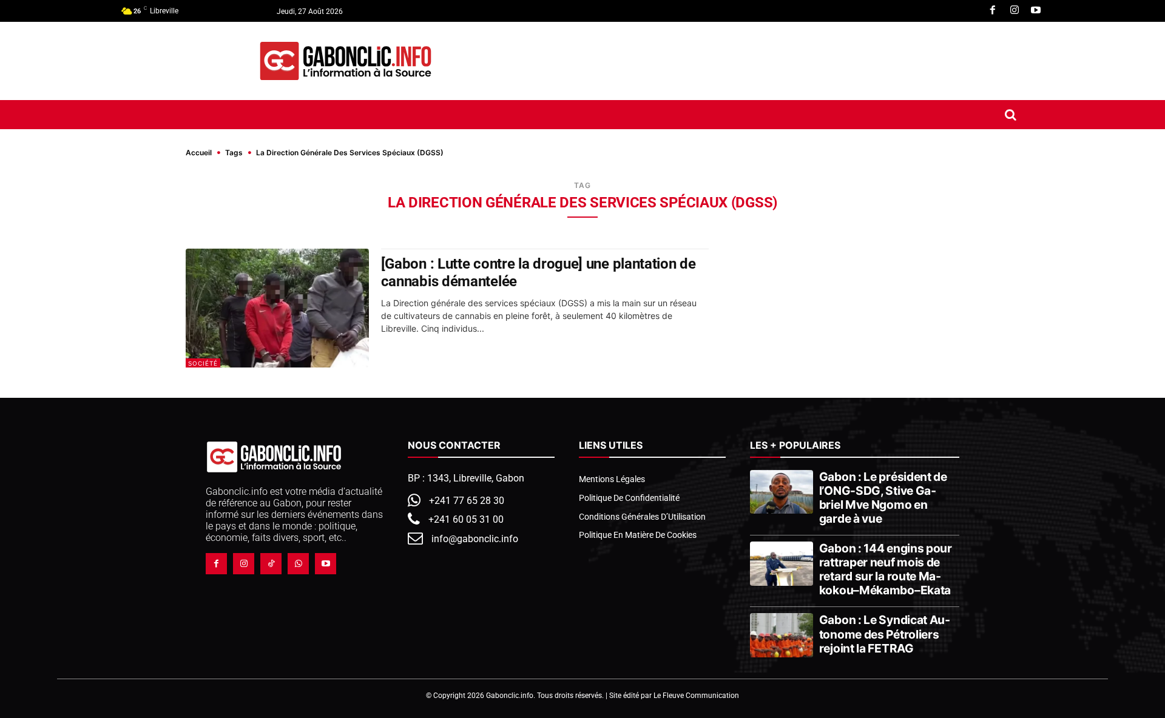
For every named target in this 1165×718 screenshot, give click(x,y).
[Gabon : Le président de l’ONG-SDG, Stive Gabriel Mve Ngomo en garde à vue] (781, 492)
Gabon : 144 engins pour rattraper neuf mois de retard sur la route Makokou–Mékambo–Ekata (885, 569)
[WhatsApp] (298, 563)
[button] (1010, 114)
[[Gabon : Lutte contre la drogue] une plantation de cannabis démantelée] (277, 308)
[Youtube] (1036, 11)
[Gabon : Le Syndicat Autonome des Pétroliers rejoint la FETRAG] (781, 635)
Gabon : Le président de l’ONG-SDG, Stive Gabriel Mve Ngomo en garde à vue (883, 497)
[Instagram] (1014, 11)
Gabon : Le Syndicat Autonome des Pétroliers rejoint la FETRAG (884, 633)
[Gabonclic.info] (345, 61)
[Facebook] (993, 11)
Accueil (199, 152)
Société (203, 363)
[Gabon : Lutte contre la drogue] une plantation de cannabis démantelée (538, 272)
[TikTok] (271, 563)
